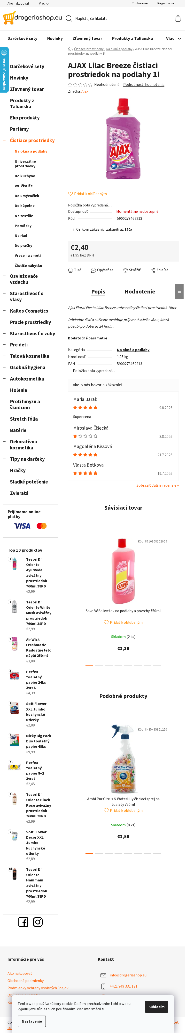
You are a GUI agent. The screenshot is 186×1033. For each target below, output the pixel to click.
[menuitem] (22, 38)
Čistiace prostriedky (32, 140)
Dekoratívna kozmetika (23, 444)
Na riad (21, 235)
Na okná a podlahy (31, 151)
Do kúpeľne (25, 205)
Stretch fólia (24, 419)
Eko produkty (25, 117)
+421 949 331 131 (123, 986)
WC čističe (24, 186)
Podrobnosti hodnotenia (143, 84)
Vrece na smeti (28, 255)
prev (72, 599)
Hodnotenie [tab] (140, 291)
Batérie (18, 430)
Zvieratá (19, 493)
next (175, 599)
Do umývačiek (27, 195)
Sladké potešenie (29, 481)
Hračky (18, 470)
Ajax (84, 91)
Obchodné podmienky (26, 980)
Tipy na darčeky (27, 459)
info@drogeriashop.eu (128, 975)
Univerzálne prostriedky (25, 164)
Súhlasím (156, 1007)
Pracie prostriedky (30, 322)
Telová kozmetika (29, 356)
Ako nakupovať (18, 3)
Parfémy (19, 129)
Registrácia (165, 3)
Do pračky (23, 245)
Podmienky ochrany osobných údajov (38, 988)
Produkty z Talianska (22, 103)
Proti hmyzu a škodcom (25, 404)
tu (103, 1009)
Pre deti (19, 344)
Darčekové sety (27, 66)
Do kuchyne (25, 176)
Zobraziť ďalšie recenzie (156, 485)
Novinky (19, 77)
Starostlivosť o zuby (32, 333)
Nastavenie (32, 1021)
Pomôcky (23, 225)
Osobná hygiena (27, 367)
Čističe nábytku (28, 265)
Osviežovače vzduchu (24, 279)
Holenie (18, 390)
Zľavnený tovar (27, 89)
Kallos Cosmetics (29, 311)
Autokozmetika (27, 378)
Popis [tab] (98, 291)
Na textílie (24, 216)
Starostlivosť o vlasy (27, 296)
